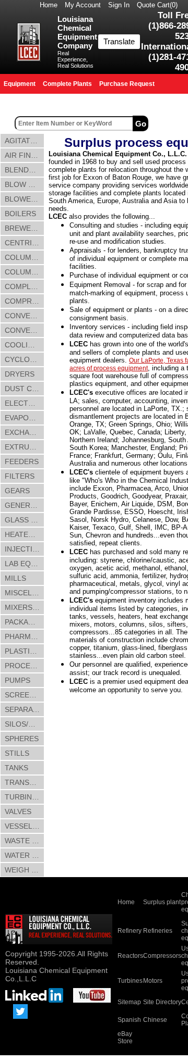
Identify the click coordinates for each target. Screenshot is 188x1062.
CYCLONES (24, 359)
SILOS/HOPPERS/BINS (24, 724)
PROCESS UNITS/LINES (24, 665)
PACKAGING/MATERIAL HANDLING (24, 622)
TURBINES (23, 797)
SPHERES (22, 738)
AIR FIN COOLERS (24, 155)
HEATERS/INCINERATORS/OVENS (24, 534)
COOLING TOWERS (24, 345)
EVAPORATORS (24, 418)
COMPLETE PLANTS (24, 286)
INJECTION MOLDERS (24, 549)
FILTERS (19, 476)
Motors (152, 980)
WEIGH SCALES (24, 870)
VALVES (18, 811)
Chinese (155, 1019)
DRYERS (19, 374)
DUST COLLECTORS (24, 388)
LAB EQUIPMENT (24, 563)
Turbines (130, 980)
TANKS (16, 768)
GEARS (17, 490)
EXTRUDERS (24, 447)
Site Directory (162, 1002)
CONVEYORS (24, 330)
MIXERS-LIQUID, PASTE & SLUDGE (24, 607)
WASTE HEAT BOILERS (24, 840)
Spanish (129, 1019)
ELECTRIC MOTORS (24, 403)
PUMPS (17, 680)
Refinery (130, 930)
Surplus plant (162, 902)
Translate (119, 41)
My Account (83, 5)
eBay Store (125, 1037)
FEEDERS (22, 461)
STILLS (17, 753)
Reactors (130, 955)
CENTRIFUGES (24, 243)
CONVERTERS (24, 315)
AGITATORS (24, 140)
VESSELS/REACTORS (24, 826)
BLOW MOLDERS (24, 184)
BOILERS (20, 213)
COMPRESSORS (24, 301)
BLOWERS (23, 199)
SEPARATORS (24, 709)
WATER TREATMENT (24, 855)
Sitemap (129, 1002)
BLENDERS (24, 170)
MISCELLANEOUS (24, 593)
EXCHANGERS (24, 432)
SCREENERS (24, 695)
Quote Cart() (157, 5)
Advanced (169, 123)
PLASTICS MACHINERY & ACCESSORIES (24, 651)
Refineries (157, 930)
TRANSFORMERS (24, 782)
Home (48, 5)
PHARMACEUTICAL (24, 636)
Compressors (162, 955)
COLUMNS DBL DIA (24, 272)
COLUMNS (23, 257)
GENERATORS (24, 505)
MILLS (15, 578)
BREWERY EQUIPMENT (24, 228)
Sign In (119, 5)
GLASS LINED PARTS (24, 520)
